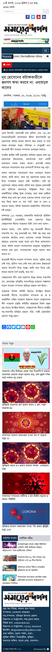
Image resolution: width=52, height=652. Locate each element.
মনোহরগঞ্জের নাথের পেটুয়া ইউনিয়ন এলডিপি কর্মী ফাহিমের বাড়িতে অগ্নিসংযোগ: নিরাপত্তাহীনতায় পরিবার (24, 547)
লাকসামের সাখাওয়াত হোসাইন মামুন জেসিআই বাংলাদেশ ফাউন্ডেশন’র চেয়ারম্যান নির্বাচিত (24, 580)
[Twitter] (33, 17)
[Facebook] (28, 17)
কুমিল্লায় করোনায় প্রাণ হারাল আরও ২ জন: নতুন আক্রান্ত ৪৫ (24, 406)
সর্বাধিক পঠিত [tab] (26, 538)
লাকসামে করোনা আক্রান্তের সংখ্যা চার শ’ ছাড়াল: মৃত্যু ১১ (24, 437)
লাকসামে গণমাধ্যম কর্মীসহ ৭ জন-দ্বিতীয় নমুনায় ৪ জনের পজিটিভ (25, 497)
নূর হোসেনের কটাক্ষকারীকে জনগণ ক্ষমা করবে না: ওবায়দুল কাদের (27, 70)
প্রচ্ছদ (8, 64)
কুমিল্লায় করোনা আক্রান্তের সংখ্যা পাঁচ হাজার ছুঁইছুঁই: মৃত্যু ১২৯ (25, 528)
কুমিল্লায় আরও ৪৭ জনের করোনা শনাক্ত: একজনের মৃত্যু (25, 467)
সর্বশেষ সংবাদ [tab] (10, 538)
